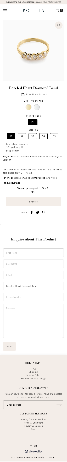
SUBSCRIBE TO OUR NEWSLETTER (19, 2)
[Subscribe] (59, 404)
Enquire (33, 201)
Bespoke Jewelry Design (33, 378)
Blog (33, 429)
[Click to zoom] (59, 25)
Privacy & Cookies (33, 426)
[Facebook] (31, 446)
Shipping (33, 371)
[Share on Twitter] (37, 212)
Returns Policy (33, 375)
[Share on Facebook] (31, 212)
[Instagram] (35, 446)
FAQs (33, 368)
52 (21, 136)
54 (43, 136)
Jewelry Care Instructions (33, 419)
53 (32, 136)
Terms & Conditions (33, 422)
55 (54, 136)
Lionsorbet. (50, 457)
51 (11, 136)
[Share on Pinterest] (43, 212)
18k (33, 122)
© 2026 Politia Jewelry (22, 457)
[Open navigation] (5, 10)
